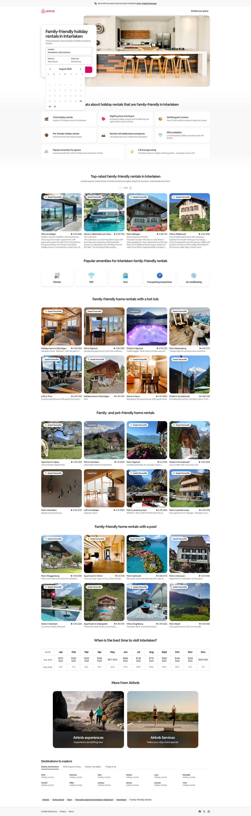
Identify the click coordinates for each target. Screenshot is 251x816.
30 (50, 106)
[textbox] (57, 61)
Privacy (63, 811)
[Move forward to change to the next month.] (80, 69)
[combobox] (69, 52)
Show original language (147, 3)
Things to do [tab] (110, 767)
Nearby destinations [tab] (50, 767)
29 (81, 101)
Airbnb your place (199, 11)
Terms (71, 811)
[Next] (130, 188)
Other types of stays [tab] (72, 767)
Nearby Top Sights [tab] (93, 767)
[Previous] (121, 188)
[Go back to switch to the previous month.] (50, 69)
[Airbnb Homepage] (48, 11)
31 (55, 106)
